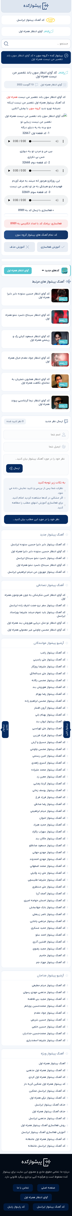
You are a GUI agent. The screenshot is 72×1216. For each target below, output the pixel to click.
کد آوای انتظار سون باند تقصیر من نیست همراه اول (34, 74)
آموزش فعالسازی (50, 247)
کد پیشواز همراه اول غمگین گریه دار (44, 1084)
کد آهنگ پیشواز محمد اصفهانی (47, 866)
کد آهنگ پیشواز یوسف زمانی (48, 790)
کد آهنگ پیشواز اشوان (52, 818)
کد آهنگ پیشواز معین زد (51, 777)
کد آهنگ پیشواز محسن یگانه (48, 680)
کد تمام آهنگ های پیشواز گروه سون (36, 235)
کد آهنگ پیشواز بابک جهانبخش (47, 907)
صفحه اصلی (48, 1188)
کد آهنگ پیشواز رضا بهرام (50, 694)
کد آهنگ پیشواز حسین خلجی (48, 1027)
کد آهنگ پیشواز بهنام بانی (50, 715)
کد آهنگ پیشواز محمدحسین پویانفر (44, 1006)
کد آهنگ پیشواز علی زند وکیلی (48, 873)
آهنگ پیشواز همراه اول (52, 1063)
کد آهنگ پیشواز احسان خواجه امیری (44, 900)
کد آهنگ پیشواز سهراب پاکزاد (48, 832)
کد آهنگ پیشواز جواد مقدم (49, 1013)
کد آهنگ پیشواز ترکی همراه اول (47, 1098)
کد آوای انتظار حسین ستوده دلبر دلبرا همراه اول (38, 551)
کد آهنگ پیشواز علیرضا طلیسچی (46, 880)
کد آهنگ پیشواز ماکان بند (50, 838)
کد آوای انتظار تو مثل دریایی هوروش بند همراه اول (36, 623)
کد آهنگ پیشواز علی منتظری (48, 887)
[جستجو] (6, 43)
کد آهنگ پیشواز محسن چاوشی (47, 749)
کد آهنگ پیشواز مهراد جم (50, 962)
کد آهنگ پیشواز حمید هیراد (49, 825)
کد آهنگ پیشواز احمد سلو (50, 935)
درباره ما (65, 1172)
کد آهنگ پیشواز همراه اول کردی (47, 1077)
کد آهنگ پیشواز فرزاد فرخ (50, 797)
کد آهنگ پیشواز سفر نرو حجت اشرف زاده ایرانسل (37, 605)
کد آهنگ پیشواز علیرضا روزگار (48, 666)
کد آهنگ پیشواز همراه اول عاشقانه (45, 1139)
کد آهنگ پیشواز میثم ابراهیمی (47, 811)
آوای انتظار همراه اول (30, 31)
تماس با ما (23, 1188)
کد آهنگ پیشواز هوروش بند (48, 687)
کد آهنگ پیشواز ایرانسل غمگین (47, 1091)
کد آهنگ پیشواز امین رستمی (48, 756)
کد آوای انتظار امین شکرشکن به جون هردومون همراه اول (35, 597)
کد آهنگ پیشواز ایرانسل (30, 20)
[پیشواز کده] (36, 6)
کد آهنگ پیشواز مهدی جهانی (48, 852)
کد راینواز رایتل (16, 1207)
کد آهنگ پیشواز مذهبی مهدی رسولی (44, 992)
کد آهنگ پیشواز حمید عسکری (48, 928)
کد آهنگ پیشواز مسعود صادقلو (47, 845)
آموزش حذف (17, 247)
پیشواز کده (56, 55)
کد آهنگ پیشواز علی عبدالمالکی (47, 673)
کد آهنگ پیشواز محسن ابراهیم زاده (45, 701)
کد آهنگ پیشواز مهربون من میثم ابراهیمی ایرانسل (36, 572)
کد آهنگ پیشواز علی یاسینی (49, 660)
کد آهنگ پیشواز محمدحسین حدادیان (44, 1033)
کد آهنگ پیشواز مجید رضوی (49, 949)
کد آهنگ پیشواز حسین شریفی (48, 1020)
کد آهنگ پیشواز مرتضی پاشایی (47, 921)
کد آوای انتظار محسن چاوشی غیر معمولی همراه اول (36, 630)
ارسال (16, 468)
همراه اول (12, 97)
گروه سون (41, 55)
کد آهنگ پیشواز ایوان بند (50, 721)
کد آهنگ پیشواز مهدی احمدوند (47, 859)
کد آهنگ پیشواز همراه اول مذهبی (45, 1070)
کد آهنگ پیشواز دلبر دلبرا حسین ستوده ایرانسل (38, 544)
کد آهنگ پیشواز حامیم (52, 955)
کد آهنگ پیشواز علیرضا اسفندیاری (45, 1040)
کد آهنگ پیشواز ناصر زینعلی (48, 914)
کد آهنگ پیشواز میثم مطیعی (48, 985)
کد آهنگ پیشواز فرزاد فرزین (49, 735)
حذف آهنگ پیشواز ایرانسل (50, 1105)
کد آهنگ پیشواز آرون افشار (49, 708)
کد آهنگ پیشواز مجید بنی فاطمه (46, 999)
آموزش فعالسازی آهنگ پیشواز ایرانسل (43, 1132)
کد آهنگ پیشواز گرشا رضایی (49, 783)
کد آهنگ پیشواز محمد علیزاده (48, 770)
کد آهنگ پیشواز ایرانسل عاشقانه (46, 1146)
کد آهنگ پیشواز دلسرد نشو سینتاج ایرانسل (40, 558)
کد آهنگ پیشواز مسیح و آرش (48, 742)
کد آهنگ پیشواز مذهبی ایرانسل (47, 1118)
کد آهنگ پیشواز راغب (52, 653)
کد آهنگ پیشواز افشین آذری (49, 942)
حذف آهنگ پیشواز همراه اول (48, 1111)
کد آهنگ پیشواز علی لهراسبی (48, 728)
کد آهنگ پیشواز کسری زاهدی (48, 763)
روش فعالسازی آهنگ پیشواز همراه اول (43, 1125)
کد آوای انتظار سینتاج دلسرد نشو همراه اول (41, 565)
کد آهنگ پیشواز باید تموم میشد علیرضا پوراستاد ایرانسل (37, 614)
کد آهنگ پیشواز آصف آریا (50, 893)
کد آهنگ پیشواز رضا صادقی (49, 804)
